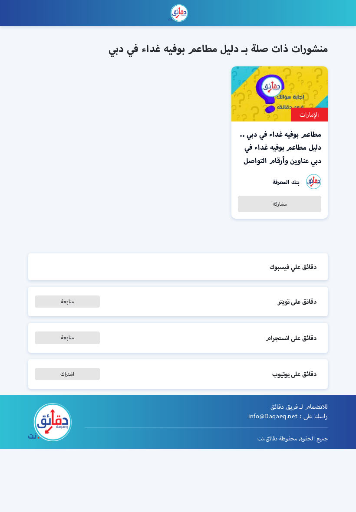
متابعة (67, 301)
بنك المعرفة (286, 182)
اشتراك (67, 373)
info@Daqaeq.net (272, 416)
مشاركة (280, 203)
